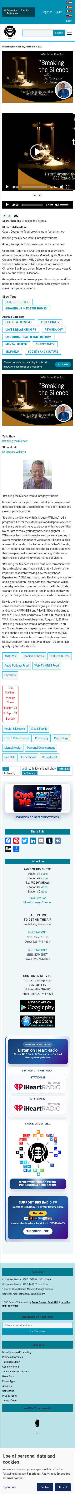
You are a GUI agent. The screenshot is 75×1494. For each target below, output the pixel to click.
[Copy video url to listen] (40, 195)
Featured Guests (60, 656)
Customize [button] (9, 1487)
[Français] (67, 6)
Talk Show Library (11, 1362)
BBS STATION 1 (37, 932)
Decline (45, 1487)
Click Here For (37, 897)
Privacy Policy (9, 1395)
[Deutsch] (71, 6)
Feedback (10, 675)
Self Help (12, 351)
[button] (37, 152)
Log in (59, 12)
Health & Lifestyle (18, 322)
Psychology (54, 329)
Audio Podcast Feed (16, 665)
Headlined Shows (33, 656)
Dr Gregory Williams (14, 451)
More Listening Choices (37, 902)
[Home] (10, 32)
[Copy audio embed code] (4, 216)
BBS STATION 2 (37, 950)
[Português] (71, 11)
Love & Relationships (20, 329)
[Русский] (67, 15)
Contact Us (8, 1391)
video (44, 887)
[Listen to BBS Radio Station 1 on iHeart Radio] (38, 1086)
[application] (37, 152)
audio (44, 873)
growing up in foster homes (26, 308)
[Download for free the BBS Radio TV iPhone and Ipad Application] (37, 1021)
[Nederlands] (71, 2)
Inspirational (28, 757)
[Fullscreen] (68, 187)
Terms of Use (9, 1400)
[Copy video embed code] (34, 195)
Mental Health (16, 344)
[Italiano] (67, 11)
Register (47, 12)
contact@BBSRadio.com (31, 1294)
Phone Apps (8, 1381)
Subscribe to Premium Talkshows (18, 12)
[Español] (71, 15)
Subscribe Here (37, 1231)
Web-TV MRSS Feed (46, 665)
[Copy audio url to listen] (9, 216)
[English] (67, 2)
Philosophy (41, 738)
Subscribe (63, 364)
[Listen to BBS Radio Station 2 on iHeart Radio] (38, 1107)
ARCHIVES (10, 656)
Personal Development (41, 747)
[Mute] (61, 187)
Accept (62, 1487)
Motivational (49, 757)
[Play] (7, 187)
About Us (7, 1386)
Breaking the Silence (14, 440)
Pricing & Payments (12, 1357)
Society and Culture (43, 351)
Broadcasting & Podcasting (16, 1352)
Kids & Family (50, 322)
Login (25, 768)
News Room (8, 1376)
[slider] (34, 187)
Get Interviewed (10, 1366)
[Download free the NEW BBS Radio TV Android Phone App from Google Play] (37, 1005)
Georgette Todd (17, 302)
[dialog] (37, 1472)
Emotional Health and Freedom (28, 336)
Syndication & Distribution (15, 1371)
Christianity (45, 344)
